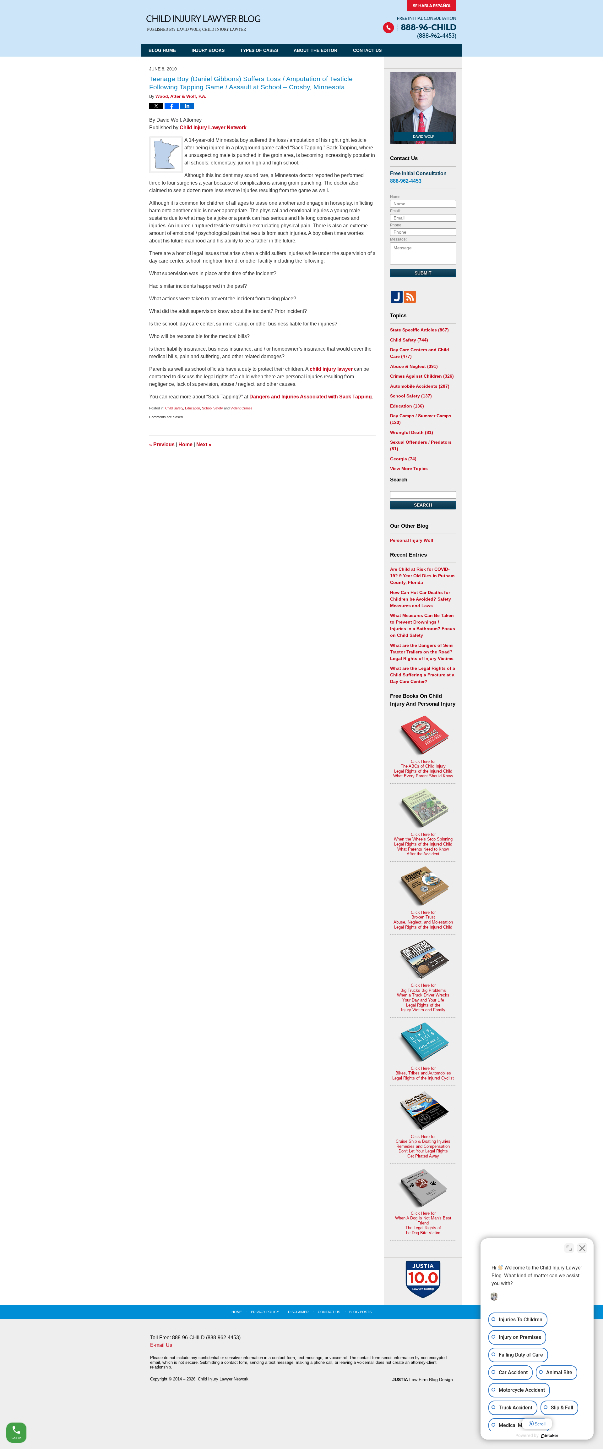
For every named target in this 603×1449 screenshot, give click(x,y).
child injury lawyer (332, 369)
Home (185, 444)
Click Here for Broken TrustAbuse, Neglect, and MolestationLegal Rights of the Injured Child (423, 920)
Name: (395, 197)
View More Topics (409, 468)
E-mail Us (161, 1345)
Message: (398, 239)
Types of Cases (259, 50)
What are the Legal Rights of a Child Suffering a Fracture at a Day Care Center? (422, 675)
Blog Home (162, 50)
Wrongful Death (411, 432)
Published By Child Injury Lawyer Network (419, 19)
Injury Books (208, 50)
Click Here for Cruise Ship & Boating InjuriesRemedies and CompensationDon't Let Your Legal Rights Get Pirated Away (423, 1146)
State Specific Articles (419, 329)
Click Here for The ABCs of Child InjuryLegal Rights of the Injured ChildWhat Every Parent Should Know (423, 769)
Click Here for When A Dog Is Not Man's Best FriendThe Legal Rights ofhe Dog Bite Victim (423, 1223)
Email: (395, 211)
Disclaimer (298, 1312)
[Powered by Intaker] (549, 1436)
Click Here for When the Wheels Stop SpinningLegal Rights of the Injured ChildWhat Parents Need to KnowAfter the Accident (423, 844)
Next (203, 444)
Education (192, 408)
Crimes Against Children (422, 376)
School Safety (212, 408)
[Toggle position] (569, 1248)
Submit (423, 272)
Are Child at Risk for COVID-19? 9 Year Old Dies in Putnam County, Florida (422, 576)
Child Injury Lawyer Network (213, 127)
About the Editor (315, 50)
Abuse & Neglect (414, 366)
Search (423, 505)
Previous (162, 444)
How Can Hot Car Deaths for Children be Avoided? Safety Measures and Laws (420, 599)
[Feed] (409, 297)
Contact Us (367, 50)
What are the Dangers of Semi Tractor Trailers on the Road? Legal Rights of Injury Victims (422, 652)
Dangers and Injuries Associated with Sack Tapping (310, 396)
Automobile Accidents (419, 386)
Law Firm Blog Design (422, 1379)
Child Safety (174, 408)
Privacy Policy (265, 1312)
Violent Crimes (242, 408)
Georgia (403, 458)
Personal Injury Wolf (411, 540)
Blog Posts (360, 1312)
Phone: (396, 225)
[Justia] (396, 297)
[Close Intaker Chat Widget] (582, 1248)
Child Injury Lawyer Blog (203, 23)
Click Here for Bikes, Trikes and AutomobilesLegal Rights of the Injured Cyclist (423, 1073)
